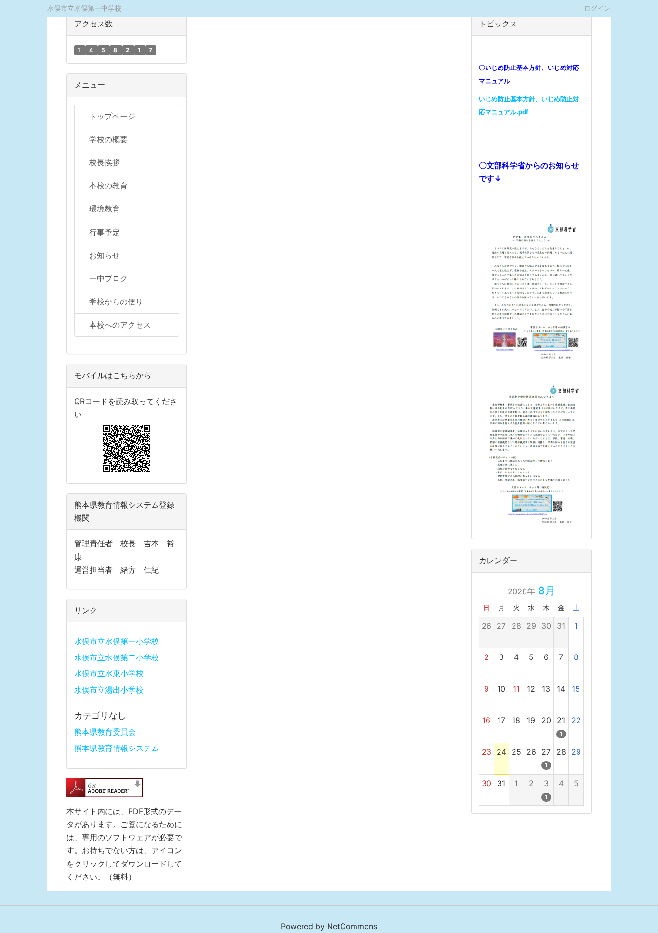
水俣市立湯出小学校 (109, 690)
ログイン (597, 8)
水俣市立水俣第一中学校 (84, 8)
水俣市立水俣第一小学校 (116, 641)
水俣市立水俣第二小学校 (116, 657)
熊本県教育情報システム (116, 748)
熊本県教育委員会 (105, 731)
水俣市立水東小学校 (109, 673)
